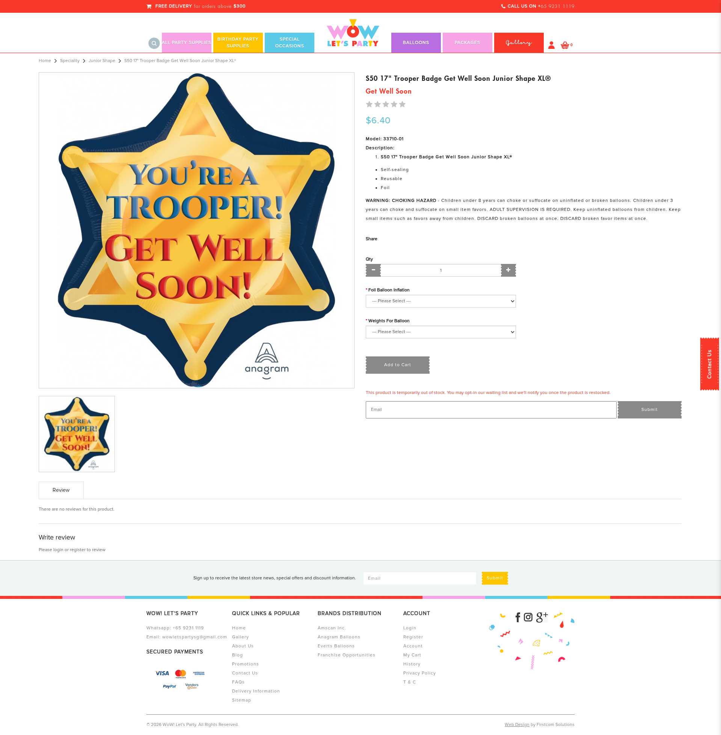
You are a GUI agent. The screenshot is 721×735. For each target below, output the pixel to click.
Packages (467, 42)
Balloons (416, 42)
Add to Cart (397, 365)
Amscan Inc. (332, 628)
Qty (369, 259)
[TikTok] (542, 617)
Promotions (245, 664)
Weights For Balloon (389, 321)
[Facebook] (518, 617)
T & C (409, 682)
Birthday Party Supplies (238, 42)
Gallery (240, 637)
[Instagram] (528, 617)
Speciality (70, 61)
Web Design (517, 724)
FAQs (238, 682)
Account (413, 646)
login (58, 550)
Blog (237, 655)
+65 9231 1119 (188, 628)
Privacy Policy (419, 673)
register (78, 550)
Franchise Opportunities (347, 655)
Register (413, 637)
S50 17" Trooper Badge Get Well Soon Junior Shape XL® (180, 61)
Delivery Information (256, 691)
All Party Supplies (186, 42)
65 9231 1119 (558, 6)
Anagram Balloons (339, 637)
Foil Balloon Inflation (389, 290)
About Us (243, 646)
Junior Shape (102, 61)
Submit (649, 409)
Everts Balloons (336, 646)
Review (61, 490)
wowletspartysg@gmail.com (194, 637)
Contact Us (709, 364)
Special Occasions (289, 42)
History (412, 664)
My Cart (412, 655)
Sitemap (241, 700)
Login (409, 628)
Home (45, 61)
